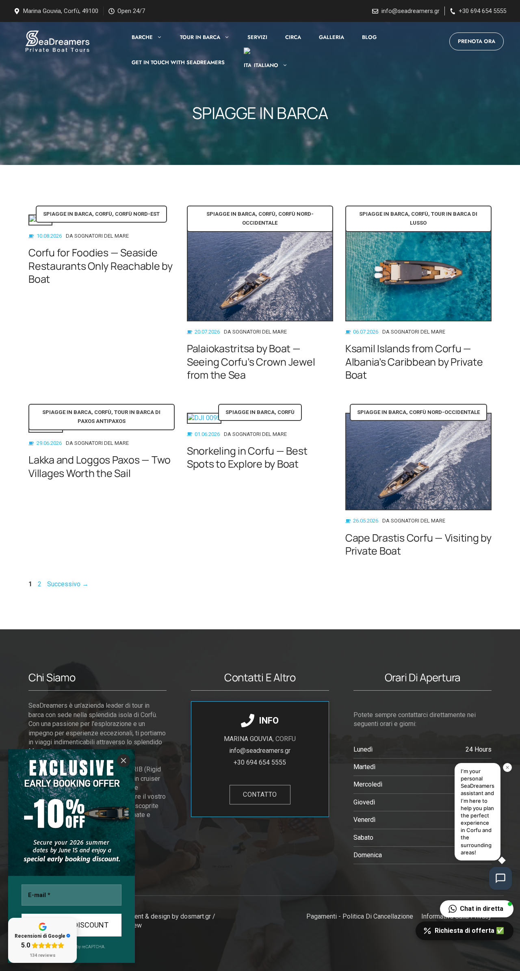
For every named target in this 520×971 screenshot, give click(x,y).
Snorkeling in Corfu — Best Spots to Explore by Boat (247, 457)
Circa (293, 37)
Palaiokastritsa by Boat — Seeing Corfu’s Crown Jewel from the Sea (251, 361)
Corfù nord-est (137, 214)
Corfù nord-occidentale (444, 412)
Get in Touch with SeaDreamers (178, 62)
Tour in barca (200, 37)
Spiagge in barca (67, 214)
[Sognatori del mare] (56, 41)
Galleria (331, 37)
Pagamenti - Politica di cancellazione (359, 916)
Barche (142, 37)
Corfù (103, 214)
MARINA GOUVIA (248, 739)
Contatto (260, 794)
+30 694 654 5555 (482, 11)
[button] (477, 908)
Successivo (68, 584)
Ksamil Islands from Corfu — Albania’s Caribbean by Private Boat (414, 361)
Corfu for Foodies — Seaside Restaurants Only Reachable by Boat (100, 265)
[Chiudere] (123, 760)
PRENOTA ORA (476, 41)
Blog (369, 37)
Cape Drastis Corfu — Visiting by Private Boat (418, 544)
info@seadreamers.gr (410, 11)
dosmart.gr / (198, 916)
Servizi (257, 37)
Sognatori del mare (101, 236)
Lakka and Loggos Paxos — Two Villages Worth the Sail (99, 466)
